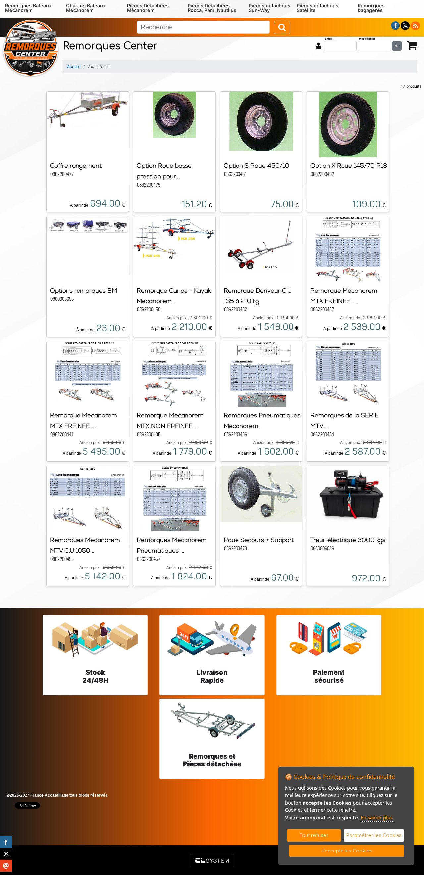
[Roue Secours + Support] (261, 493)
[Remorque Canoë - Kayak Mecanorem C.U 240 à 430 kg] (174, 238)
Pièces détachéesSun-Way (269, 8)
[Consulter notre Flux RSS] (415, 25)
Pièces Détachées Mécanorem (148, 8)
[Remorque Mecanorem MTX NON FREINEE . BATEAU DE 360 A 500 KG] (174, 373)
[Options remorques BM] (88, 224)
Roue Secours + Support (259, 540)
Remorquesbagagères (371, 8)
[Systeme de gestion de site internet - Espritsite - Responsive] (212, 860)
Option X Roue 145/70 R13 (348, 165)
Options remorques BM (83, 290)
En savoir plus (377, 817)
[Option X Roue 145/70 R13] (348, 123)
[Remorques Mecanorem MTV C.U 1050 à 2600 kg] (87, 498)
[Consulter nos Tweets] (405, 25)
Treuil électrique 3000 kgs (347, 540)
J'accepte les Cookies (346, 851)
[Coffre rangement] (88, 109)
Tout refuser (314, 835)
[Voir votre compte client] (318, 45)
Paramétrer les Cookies (374, 835)
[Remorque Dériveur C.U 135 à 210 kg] (261, 244)
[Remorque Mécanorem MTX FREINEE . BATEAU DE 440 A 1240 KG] (348, 248)
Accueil (74, 66)
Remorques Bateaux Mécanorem (28, 8)
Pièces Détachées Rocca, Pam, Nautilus (212, 8)
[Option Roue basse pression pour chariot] (174, 114)
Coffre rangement (76, 165)
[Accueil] (31, 47)
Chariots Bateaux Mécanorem (86, 8)
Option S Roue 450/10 (256, 165)
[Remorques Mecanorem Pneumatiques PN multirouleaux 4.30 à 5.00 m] (174, 498)
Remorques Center (110, 46)
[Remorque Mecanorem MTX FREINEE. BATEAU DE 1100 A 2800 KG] (88, 373)
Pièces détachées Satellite (317, 8)
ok (397, 45)
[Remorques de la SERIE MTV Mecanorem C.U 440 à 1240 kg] (348, 373)
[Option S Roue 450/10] (261, 120)
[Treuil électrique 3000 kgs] (348, 496)
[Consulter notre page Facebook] (395, 25)
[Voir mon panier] (412, 45)
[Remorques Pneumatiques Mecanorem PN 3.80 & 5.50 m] (261, 373)
